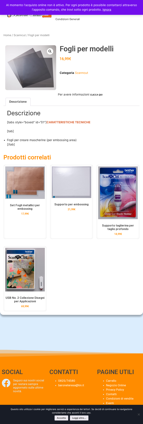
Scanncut (20, 35)
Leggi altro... (79, 417)
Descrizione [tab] (18, 101)
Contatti (111, 394)
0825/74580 (66, 380)
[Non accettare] (138, 414)
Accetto (61, 417)
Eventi (110, 403)
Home (7, 35)
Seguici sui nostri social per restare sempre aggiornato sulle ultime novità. (28, 386)
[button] (50, 51)
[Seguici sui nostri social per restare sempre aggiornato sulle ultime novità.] (6, 383)
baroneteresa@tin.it (71, 385)
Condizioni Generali (67, 19)
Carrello (111, 380)
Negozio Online (116, 385)
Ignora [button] (107, 9)
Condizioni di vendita (119, 398)
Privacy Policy (115, 389)
